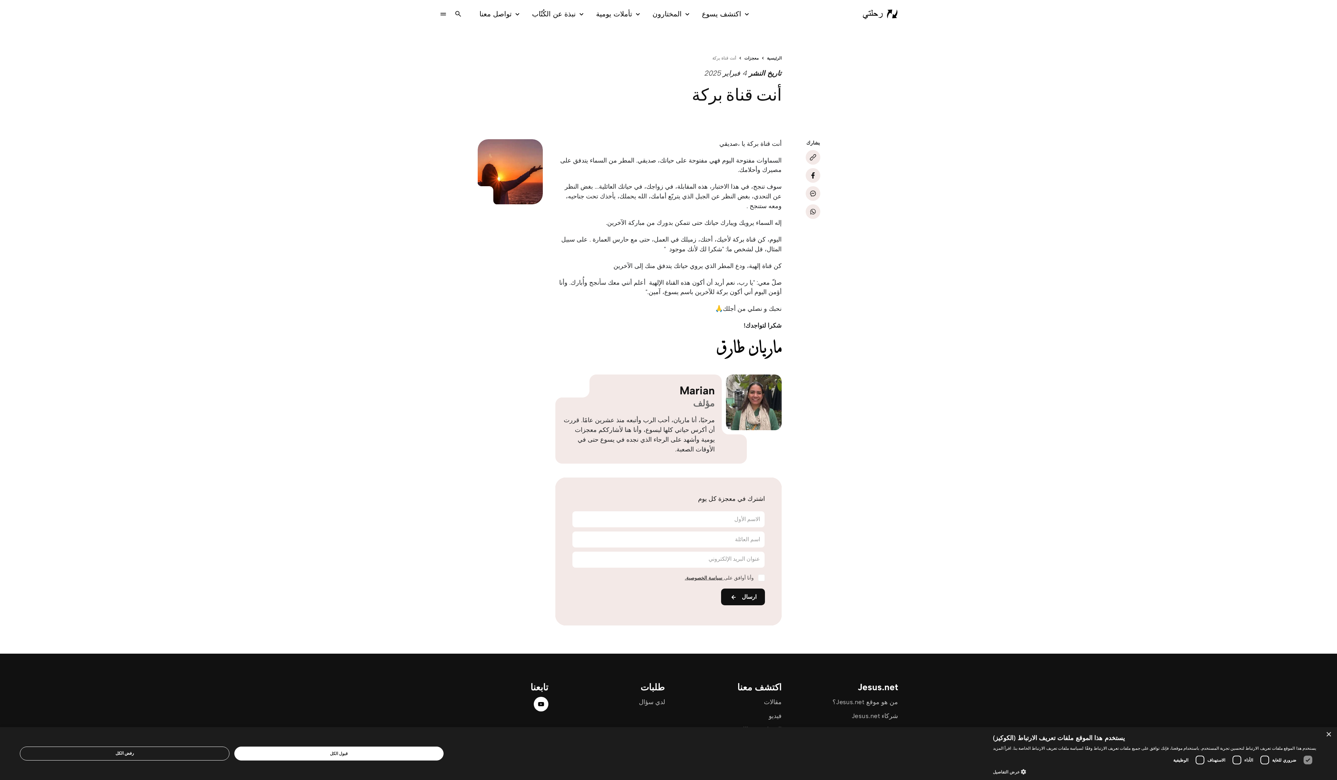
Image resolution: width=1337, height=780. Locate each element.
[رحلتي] (880, 14)
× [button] (1329, 734)
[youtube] (541, 704)
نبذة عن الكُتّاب (554, 14)
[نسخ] (813, 157)
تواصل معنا (495, 14)
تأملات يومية (614, 14)
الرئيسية (774, 58)
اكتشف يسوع (721, 14)
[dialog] (668, 753)
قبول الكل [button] (339, 753)
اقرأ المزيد (1002, 748)
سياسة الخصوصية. (704, 578)
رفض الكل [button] (125, 753)
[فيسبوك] (813, 175)
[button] (1154, 771)
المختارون (667, 14)
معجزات (751, 58)
